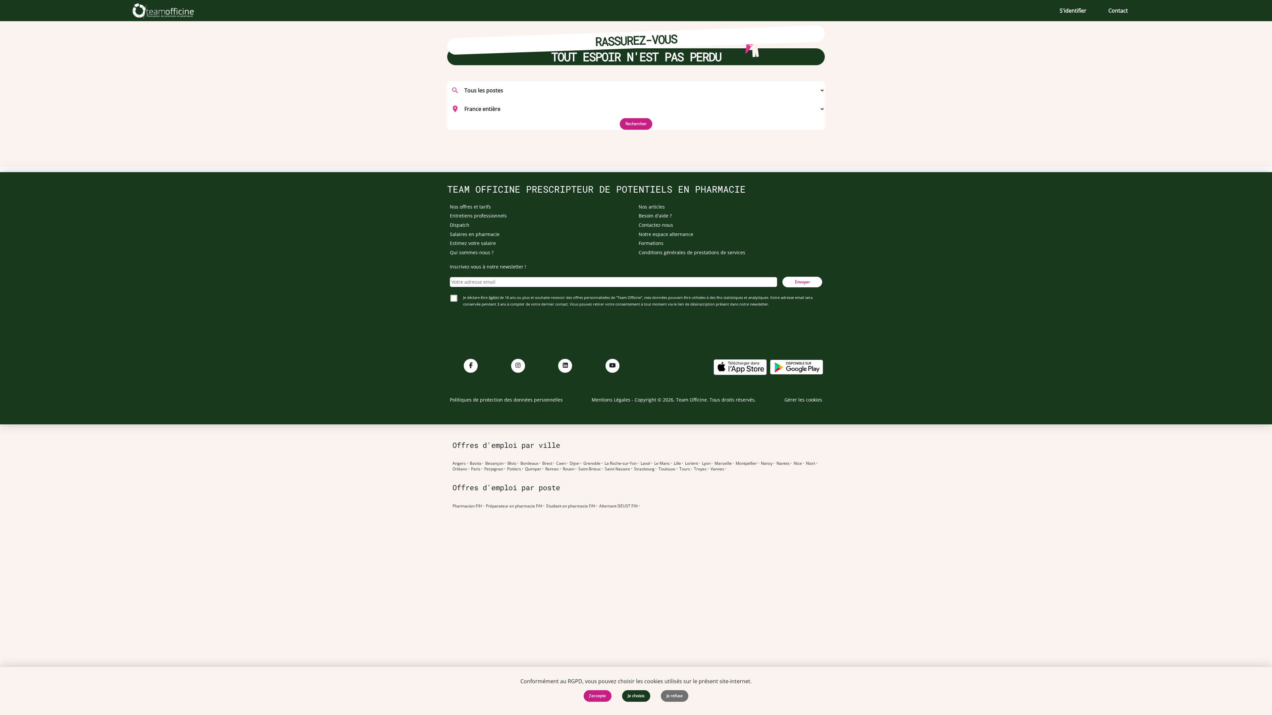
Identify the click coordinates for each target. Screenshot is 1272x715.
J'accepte (597, 695)
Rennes (552, 469)
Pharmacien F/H (467, 506)
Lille (677, 463)
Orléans (459, 469)
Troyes (700, 469)
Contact (1118, 10)
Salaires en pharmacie (475, 234)
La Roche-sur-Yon (621, 463)
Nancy (766, 463)
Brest (547, 463)
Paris (475, 469)
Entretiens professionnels (478, 216)
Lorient (691, 463)
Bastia (475, 463)
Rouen (568, 469)
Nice (798, 463)
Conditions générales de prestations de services (692, 252)
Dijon (574, 463)
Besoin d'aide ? (655, 216)
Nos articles (652, 207)
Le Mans (662, 463)
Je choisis (636, 695)
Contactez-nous (656, 225)
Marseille (723, 463)
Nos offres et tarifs (470, 207)
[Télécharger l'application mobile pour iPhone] (740, 366)
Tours (684, 469)
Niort (810, 463)
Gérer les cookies (803, 400)
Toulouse (667, 469)
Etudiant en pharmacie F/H (570, 506)
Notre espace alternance (666, 234)
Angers (459, 463)
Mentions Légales (611, 400)
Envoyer (802, 282)
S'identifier (1073, 10)
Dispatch (459, 225)
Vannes (717, 469)
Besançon (494, 463)
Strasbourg (644, 469)
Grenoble (592, 463)
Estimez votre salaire (473, 243)
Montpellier (746, 463)
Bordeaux (529, 463)
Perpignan (493, 469)
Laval (645, 463)
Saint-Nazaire (617, 469)
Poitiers (514, 469)
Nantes (783, 463)
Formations (651, 243)
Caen (561, 463)
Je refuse (674, 695)
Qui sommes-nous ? (472, 252)
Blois (511, 463)
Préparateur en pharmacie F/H (514, 506)
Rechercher (636, 123)
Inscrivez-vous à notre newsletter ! (488, 266)
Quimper (533, 469)
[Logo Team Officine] (170, 10)
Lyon (706, 463)
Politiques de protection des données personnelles (506, 400)
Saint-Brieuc (589, 469)
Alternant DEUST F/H (618, 506)
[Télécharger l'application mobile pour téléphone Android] (796, 366)
